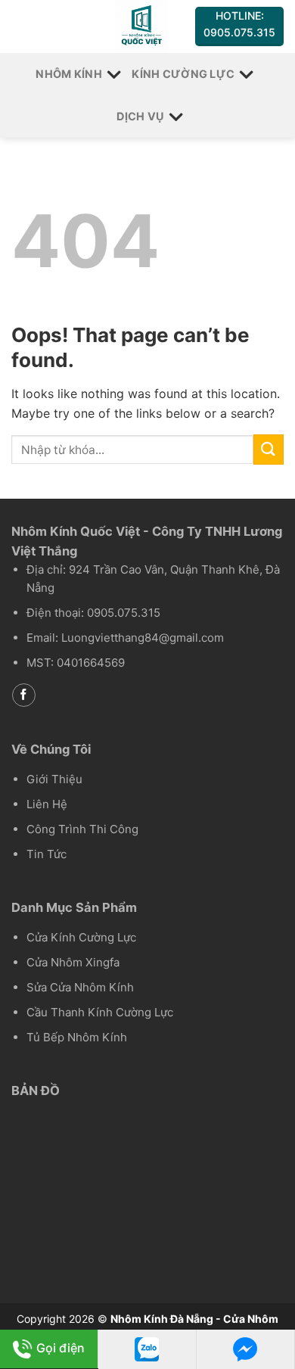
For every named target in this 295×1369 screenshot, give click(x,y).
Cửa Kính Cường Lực (81, 937)
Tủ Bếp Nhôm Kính (76, 1037)
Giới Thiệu (54, 779)
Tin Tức (46, 854)
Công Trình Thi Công (82, 829)
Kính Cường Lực (183, 73)
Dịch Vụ (140, 116)
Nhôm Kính (69, 73)
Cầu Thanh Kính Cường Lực (99, 1012)
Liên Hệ (46, 804)
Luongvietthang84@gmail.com (142, 637)
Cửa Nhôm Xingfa (73, 962)
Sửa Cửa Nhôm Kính (80, 987)
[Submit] (268, 449)
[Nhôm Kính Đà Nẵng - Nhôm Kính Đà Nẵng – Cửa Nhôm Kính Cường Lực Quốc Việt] (141, 26)
